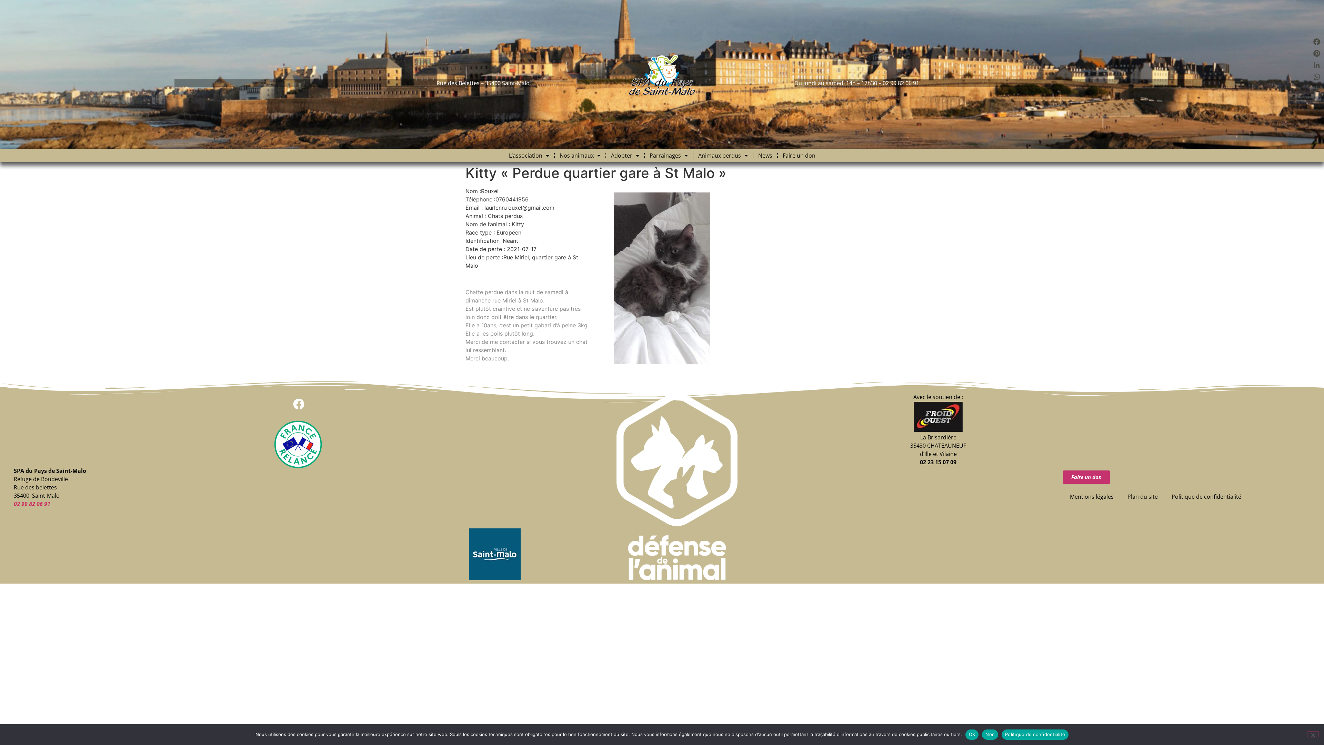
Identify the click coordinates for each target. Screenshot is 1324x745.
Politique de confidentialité (1206, 496)
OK (972, 734)
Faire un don (799, 155)
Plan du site (1142, 496)
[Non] (1313, 734)
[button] (299, 404)
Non (990, 734)
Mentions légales (1092, 496)
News (765, 155)
